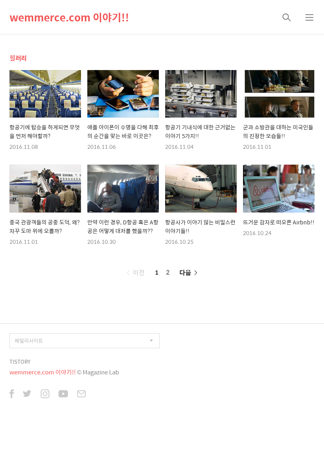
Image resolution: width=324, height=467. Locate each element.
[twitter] (27, 394)
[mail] (81, 394)
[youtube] (63, 394)
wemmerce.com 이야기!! (69, 17)
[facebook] (11, 394)
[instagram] (45, 394)
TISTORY (19, 361)
